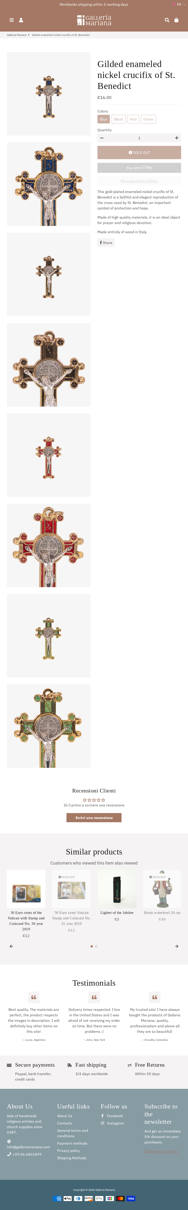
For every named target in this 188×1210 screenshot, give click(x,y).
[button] (179, 4)
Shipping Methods (71, 1158)
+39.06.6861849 (26, 1154)
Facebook (114, 1116)
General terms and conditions (72, 1133)
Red (133, 119)
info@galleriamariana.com (28, 1147)
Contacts (64, 1123)
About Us (64, 1116)
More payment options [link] (139, 181)
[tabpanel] (26, 904)
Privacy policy (68, 1150)
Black (118, 119)
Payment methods (72, 1143)
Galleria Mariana (16, 35)
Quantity (104, 130)
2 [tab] (96, 946)
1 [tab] (92, 946)
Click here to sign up (161, 1151)
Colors (102, 111)
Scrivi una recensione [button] (94, 817)
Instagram (115, 1123)
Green (148, 119)
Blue (103, 119)
